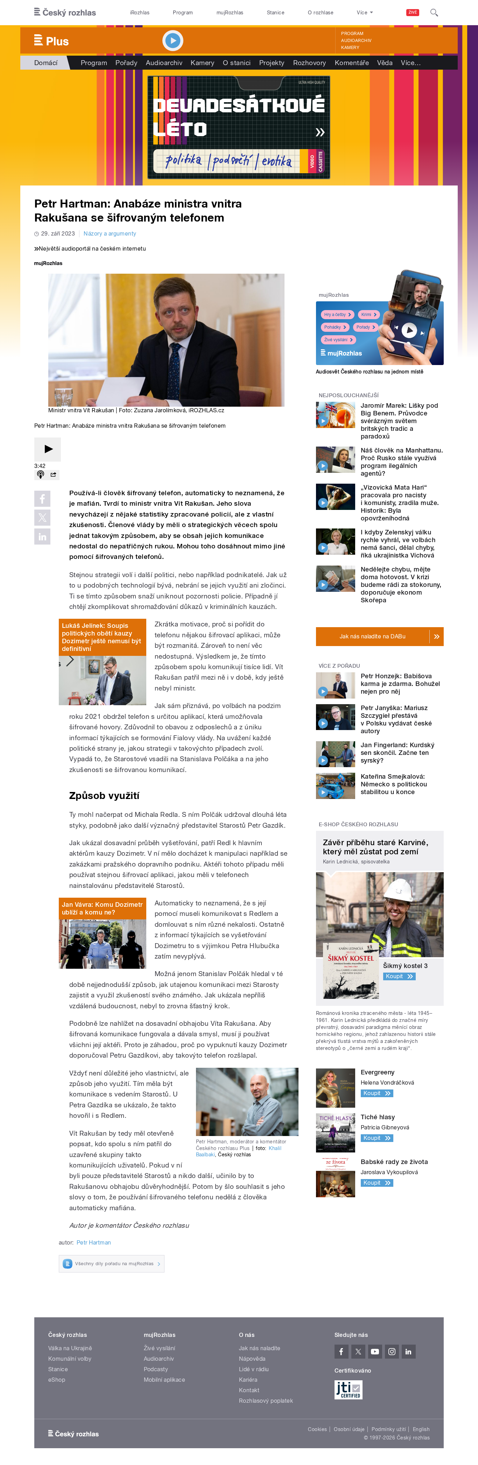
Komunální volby (69, 1358)
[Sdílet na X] (42, 518)
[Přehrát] (47, 449)
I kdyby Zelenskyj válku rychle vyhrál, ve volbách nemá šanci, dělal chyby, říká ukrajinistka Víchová (398, 543)
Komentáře (352, 62)
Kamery (350, 47)
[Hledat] (434, 12)
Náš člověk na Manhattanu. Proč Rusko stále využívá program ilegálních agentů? (402, 462)
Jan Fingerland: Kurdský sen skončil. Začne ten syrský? (397, 752)
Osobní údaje (349, 1429)
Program (183, 12)
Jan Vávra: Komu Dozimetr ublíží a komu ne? (102, 908)
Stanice (275, 12)
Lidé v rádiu (254, 1369)
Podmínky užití (389, 1429)
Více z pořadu (339, 666)
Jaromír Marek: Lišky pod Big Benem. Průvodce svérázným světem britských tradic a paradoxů (399, 421)
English (421, 1429)
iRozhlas (140, 12)
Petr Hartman (94, 1242)
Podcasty (156, 1369)
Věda (385, 62)
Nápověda (252, 1358)
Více (411, 62)
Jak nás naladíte (260, 1348)
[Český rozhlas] (65, 12)
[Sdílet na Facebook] (42, 499)
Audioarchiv (356, 40)
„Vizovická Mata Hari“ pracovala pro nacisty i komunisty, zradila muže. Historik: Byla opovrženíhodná (400, 503)
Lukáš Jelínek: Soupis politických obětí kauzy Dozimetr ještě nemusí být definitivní (101, 637)
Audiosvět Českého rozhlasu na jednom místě (369, 371)
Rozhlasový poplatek (266, 1400)
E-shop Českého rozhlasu (359, 824)
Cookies (317, 1429)
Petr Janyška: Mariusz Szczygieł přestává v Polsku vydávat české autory (396, 719)
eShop (56, 1379)
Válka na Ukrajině (70, 1348)
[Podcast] (40, 475)
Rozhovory (309, 62)
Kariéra (248, 1379)
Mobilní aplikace (164, 1379)
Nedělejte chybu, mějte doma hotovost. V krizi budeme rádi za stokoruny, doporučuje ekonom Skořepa (401, 585)
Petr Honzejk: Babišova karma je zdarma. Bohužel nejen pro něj (400, 683)
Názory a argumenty (110, 233)
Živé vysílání (335, 339)
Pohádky (332, 327)
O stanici (237, 62)
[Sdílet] (53, 475)
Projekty (272, 62)
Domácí (46, 62)
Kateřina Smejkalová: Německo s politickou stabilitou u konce (394, 784)
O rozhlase (320, 12)
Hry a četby (335, 314)
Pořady (126, 62)
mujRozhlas (230, 12)
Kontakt (249, 1390)
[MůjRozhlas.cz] (48, 264)
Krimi (366, 314)
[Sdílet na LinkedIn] (42, 536)
